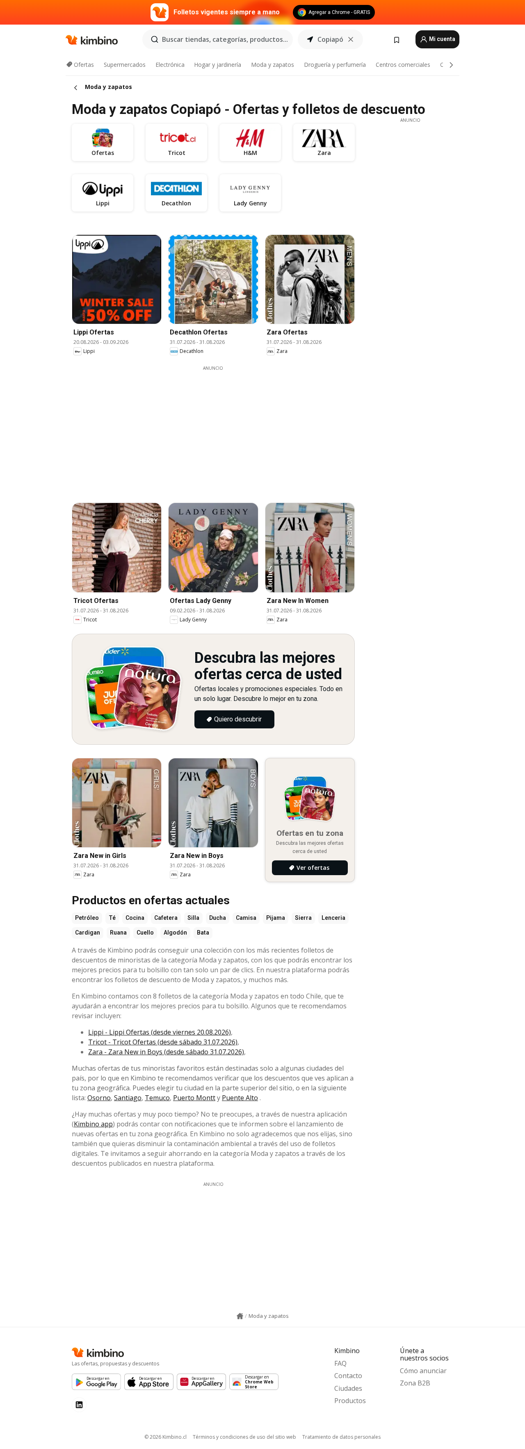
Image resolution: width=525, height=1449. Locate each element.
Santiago (128, 1097)
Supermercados (125, 64)
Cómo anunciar (423, 1370)
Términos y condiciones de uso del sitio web (244, 1436)
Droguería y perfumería (335, 64)
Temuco (157, 1097)
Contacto (348, 1375)
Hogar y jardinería (217, 64)
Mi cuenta (441, 39)
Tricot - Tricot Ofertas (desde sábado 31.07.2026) (162, 1041)
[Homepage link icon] (240, 1316)
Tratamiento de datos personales (341, 1436)
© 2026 (165, 1436)
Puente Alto (240, 1097)
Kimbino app (93, 1123)
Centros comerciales (403, 64)
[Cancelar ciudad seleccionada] (351, 39)
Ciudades (348, 1388)
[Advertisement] (219, 428)
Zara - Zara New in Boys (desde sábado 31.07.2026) (166, 1051)
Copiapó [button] (330, 39)
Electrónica (170, 64)
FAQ (340, 1363)
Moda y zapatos (272, 64)
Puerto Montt (194, 1097)
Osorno (99, 1097)
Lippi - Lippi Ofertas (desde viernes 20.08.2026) (159, 1032)
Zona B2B (415, 1383)
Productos (350, 1400)
